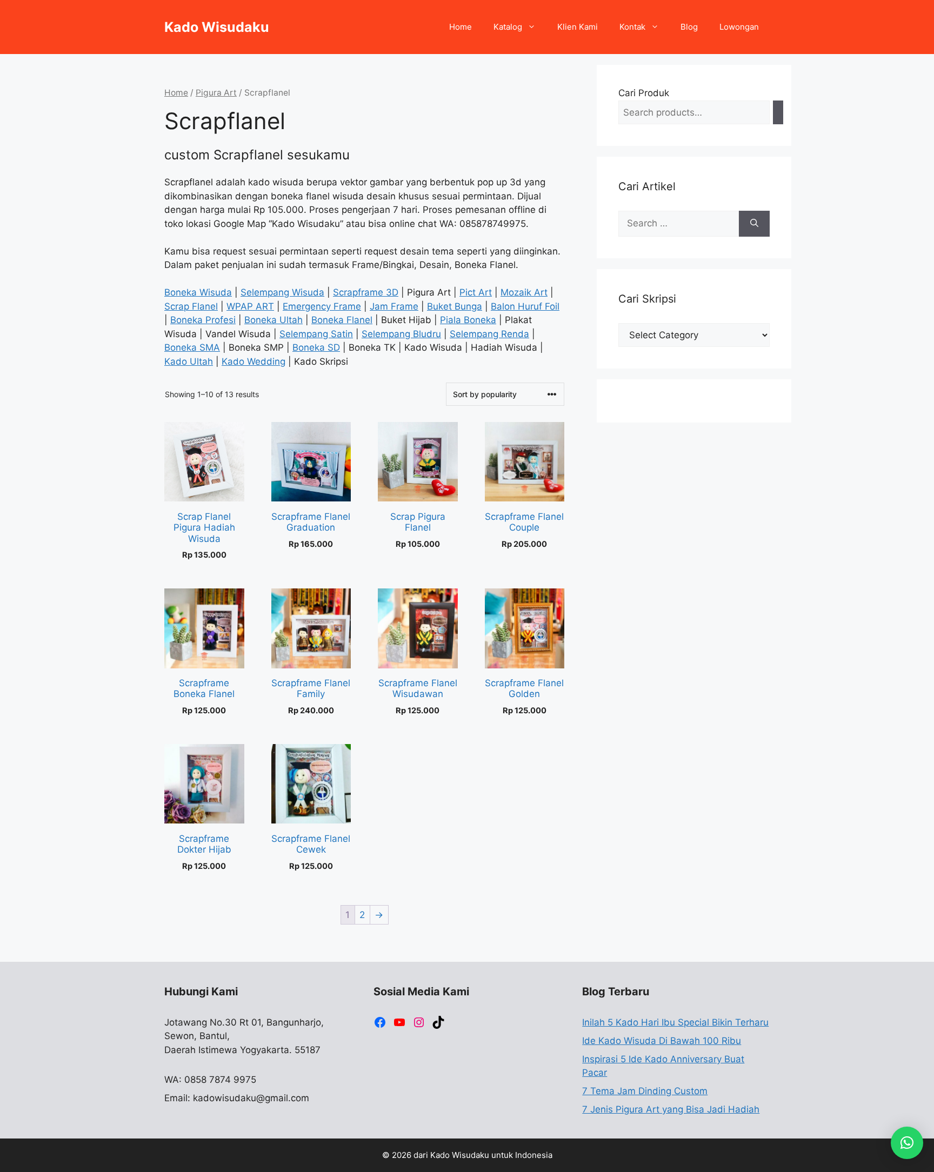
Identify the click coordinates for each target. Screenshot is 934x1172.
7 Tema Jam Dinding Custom (645, 1091)
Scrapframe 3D (365, 292)
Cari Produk (643, 93)
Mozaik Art (524, 292)
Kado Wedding (253, 361)
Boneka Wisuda (198, 292)
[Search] (778, 113)
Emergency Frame (322, 306)
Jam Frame (394, 306)
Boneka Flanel (341, 319)
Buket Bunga (454, 306)
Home (460, 27)
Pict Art (475, 292)
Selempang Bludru (401, 334)
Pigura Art (216, 93)
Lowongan (739, 27)
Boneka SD (316, 347)
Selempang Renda (489, 334)
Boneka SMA (192, 347)
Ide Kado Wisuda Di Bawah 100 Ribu (661, 1040)
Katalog (507, 27)
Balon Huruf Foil (525, 306)
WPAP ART (250, 306)
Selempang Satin (316, 334)
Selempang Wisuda (282, 292)
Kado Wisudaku (216, 27)
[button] (907, 1143)
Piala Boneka (468, 319)
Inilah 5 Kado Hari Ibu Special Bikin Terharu (675, 1022)
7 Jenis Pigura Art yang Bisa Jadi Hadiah (670, 1109)
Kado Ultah (188, 361)
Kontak (632, 27)
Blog (689, 27)
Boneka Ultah (273, 319)
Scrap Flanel (191, 306)
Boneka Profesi (203, 319)
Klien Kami (577, 27)
